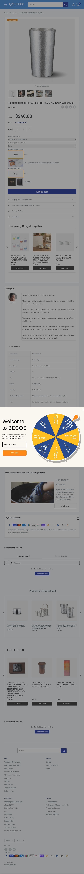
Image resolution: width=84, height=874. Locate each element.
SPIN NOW (14, 453)
